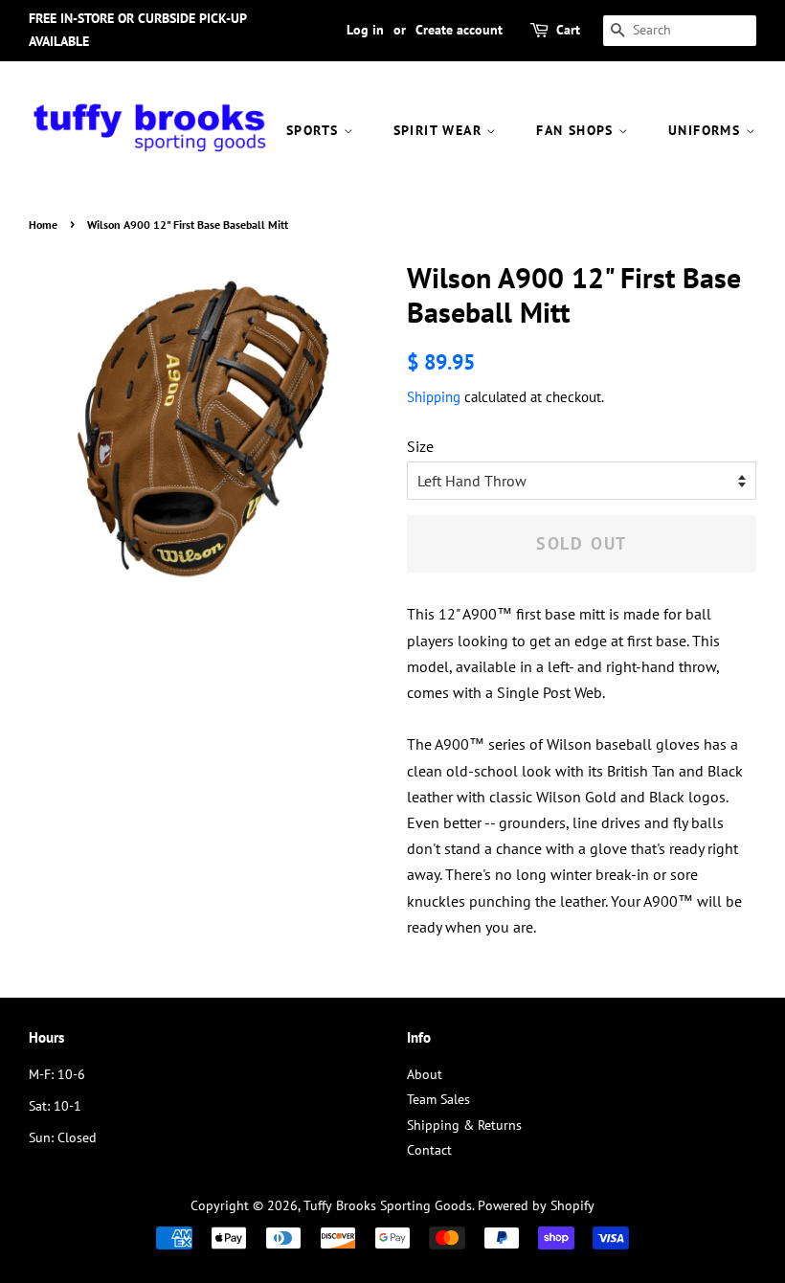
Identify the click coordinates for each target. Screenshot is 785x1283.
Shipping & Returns (464, 1125)
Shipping (433, 397)
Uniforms (707, 130)
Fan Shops (577, 130)
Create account (459, 29)
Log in (365, 29)
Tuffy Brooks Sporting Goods (387, 1205)
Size (420, 446)
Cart (568, 29)
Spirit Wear (440, 130)
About (424, 1074)
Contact (429, 1150)
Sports (315, 130)
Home (43, 224)
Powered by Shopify (536, 1205)
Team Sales (438, 1099)
